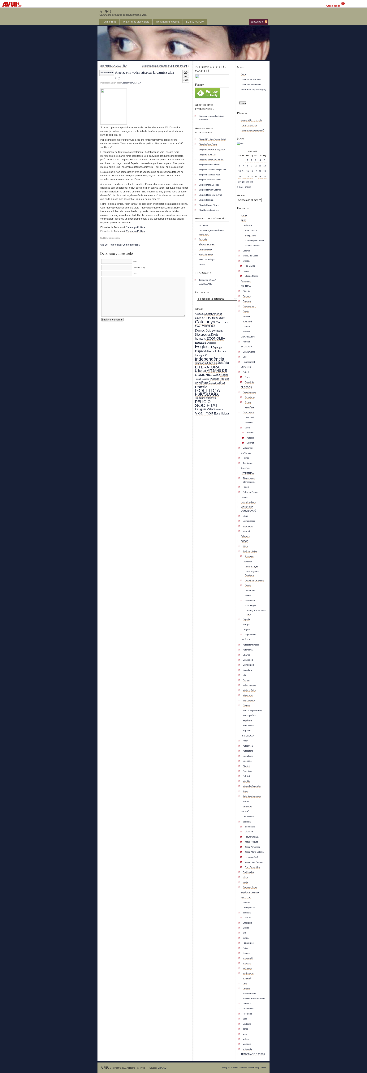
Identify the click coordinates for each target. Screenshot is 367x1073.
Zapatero (247, 730)
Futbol (211, 351)
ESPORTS (246, 367)
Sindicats (247, 1024)
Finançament (249, 362)
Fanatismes (248, 943)
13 (239, 171)
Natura (248, 917)
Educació (200, 342)
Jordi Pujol (245, 468)
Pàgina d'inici (109, 21)
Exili (244, 933)
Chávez (246, 655)
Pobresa (247, 1003)
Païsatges (245, 536)
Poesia (201, 387)
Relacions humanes (205, 398)
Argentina (249, 556)
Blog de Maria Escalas (209, 185)
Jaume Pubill (107, 73)
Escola (246, 311)
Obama (246, 705)
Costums (247, 296)
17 (256, 171)
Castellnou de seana (254, 580)
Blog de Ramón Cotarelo (210, 190)
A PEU (105, 11)
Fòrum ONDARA (206, 244)
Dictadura (217, 330)
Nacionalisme (249, 700)
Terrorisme (250, 397)
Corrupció (222, 322)
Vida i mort (204, 413)
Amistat (208, 314)
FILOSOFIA (246, 387)
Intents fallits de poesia (167, 21)
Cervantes (246, 281)
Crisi (198, 326)
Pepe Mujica (250, 634)
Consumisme (249, 352)
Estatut (248, 595)
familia (245, 938)
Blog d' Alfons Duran (208, 144)
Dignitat (246, 766)
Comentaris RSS (131, 244)
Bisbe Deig (250, 827)
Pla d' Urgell (250, 605)
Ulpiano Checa (251, 276)
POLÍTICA (136, 83)
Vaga (245, 1034)
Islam (245, 877)
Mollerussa (250, 600)
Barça (215, 317)
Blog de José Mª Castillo (210, 179)
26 (264, 176)
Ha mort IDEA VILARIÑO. (114, 66)
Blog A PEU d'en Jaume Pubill (212, 139)
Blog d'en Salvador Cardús (211, 159)
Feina (245, 948)
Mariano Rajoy (249, 690)
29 (247, 182)
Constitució (248, 660)
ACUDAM (203, 225)
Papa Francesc (202, 379)
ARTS (243, 220)
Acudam (199, 314)
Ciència (246, 291)
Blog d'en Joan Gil (207, 154)
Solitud (246, 801)
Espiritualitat (248, 872)
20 (239, 176)
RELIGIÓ (203, 402)
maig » (248, 187)
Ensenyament (249, 306)
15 (247, 171)
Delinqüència (249, 907)
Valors (211, 409)
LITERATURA (207, 367)
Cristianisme (248, 816)
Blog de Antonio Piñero (209, 164)
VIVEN (202, 264)
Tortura (248, 402)
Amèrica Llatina (250, 551)
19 (264, 171)
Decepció (247, 761)
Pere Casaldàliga (206, 259)
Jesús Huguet (251, 842)
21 (243, 176)
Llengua (244, 497)
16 (251, 171)
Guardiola (249, 382)
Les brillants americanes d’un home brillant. (164, 66)
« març (240, 187)
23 (251, 176)
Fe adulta (203, 239)
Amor (245, 741)
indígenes (247, 968)
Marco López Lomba (254, 240)
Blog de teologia (206, 200)
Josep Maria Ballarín (254, 852)
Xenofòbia (249, 407)
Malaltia (246, 781)
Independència (209, 359)
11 (260, 166)
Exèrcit (246, 928)
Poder (245, 791)
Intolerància (248, 973)
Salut (245, 1019)
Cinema (246, 251)
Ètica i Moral (221, 413)
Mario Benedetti (206, 254)
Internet (246, 531)
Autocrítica (248, 746)
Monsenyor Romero (254, 862)
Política (141, 227)
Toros (245, 1029)
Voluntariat (247, 1049)
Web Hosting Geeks (257, 1067)
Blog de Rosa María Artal (210, 195)
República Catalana (250, 892)
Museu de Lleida (250, 256)
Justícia (223, 363)
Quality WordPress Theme (233, 1067)
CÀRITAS (249, 832)
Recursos (247, 1014)
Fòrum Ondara (251, 837)
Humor (221, 351)
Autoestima (248, 751)
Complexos (248, 756)
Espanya (217, 347)
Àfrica (245, 546)
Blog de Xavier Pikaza (209, 205)
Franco (246, 680)
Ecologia (247, 913)
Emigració (211, 343)
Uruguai (200, 409)
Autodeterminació (251, 645)
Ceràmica (247, 225)
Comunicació (249, 521)
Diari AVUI (162, 1068)
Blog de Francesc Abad (209, 175)
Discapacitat (202, 334)
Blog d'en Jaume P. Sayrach (212, 149)
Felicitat (246, 776)
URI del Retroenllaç (110, 244)
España (201, 351)
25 (260, 176)
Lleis (245, 983)
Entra (243, 74)
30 (251, 182)
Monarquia (248, 695)
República (247, 720)
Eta (244, 675)
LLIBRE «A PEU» (195, 21)
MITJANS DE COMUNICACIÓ (211, 372)
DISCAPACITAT (248, 337)
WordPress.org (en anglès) (253, 89)
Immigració (201, 355)
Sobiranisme (248, 725)
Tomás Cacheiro (252, 245)
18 (260, 171)
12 (264, 166)
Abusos (246, 902)
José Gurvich (251, 230)
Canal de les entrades (251, 79)
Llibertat (200, 370)
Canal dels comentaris (251, 84)
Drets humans (249, 392)
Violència (247, 1044)
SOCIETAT (206, 405)
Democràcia (203, 330)
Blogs (222, 317)
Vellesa (219, 409)
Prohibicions (248, 1008)
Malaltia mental (249, 993)
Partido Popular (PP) (252, 710)
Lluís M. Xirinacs (248, 502)
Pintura (246, 271)
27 (239, 182)
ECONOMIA (215, 338)
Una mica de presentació (136, 21)
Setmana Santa (250, 887)
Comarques (250, 590)
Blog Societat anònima (209, 210)
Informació (200, 363)
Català (248, 585)
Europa (246, 624)
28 (243, 182)
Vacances (247, 806)
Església (203, 346)
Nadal (224, 374)
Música (246, 261)
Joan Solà (247, 321)
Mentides (249, 422)
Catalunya (126, 83)
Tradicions (248, 463)
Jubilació (211, 362)
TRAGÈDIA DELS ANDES (253, 1054)
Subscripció (257, 21)
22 (247, 176)
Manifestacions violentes (254, 998)
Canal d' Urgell (251, 566)
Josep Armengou (252, 847)
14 (243, 171)
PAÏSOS (244, 541)
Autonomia (248, 650)
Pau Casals (250, 266)
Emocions (247, 771)
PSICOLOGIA (207, 394)
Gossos (246, 953)
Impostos (247, 963)
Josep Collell (250, 235)
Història (246, 316)
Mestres (246, 331)
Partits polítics (249, 715)
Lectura (246, 326)
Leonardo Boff (205, 249)
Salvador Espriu (250, 492)
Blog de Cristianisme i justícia (212, 169)
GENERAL (246, 453)
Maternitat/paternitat (252, 786)
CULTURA (208, 326)
